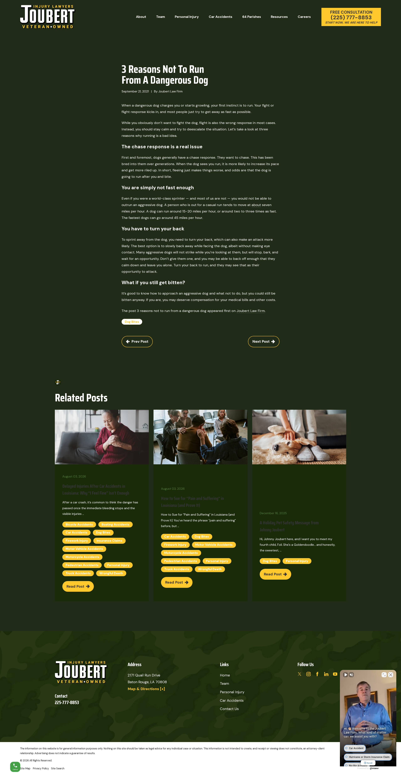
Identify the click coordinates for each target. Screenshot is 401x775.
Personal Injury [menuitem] (187, 17)
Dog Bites (132, 322)
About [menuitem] (141, 17)
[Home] (47, 17)
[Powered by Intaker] (374, 768)
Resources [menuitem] (279, 17)
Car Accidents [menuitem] (220, 17)
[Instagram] (308, 674)
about (256, 205)
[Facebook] (317, 674)
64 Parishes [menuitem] (251, 17)
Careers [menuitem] (304, 17)
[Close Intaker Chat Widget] (390, 674)
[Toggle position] (384, 674)
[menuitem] (25, 768)
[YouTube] (335, 674)
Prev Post (139, 341)
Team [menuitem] (160, 17)
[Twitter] (299, 674)
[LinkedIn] (326, 674)
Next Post (261, 341)
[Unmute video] (345, 674)
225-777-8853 (67, 702)
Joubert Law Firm (251, 310)
